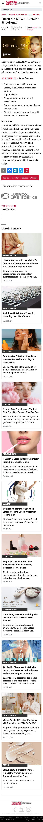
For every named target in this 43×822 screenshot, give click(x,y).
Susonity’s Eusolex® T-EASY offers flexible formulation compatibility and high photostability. (20, 369)
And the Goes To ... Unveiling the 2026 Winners (19, 315)
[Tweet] (21, 170)
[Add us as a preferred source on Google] (26, 170)
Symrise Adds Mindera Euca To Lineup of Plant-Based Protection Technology (19, 511)
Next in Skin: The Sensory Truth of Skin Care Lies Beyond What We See (21, 410)
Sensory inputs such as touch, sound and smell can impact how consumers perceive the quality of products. (21, 419)
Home (3, 14)
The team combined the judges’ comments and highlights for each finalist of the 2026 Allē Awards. (20, 681)
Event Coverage (9, 308)
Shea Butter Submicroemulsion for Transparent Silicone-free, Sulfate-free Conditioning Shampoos (20, 263)
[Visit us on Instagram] (28, 809)
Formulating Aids (10, 454)
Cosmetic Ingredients (19, 14)
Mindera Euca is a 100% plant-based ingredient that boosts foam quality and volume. (20, 522)
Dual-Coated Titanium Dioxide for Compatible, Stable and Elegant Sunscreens (20, 359)
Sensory (36, 14)
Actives (6, 765)
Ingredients (8, 557)
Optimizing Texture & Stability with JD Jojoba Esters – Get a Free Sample (20, 617)
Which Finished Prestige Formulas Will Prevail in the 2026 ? (20, 721)
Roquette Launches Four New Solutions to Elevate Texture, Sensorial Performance (17, 564)
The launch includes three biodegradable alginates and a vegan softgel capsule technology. (20, 575)
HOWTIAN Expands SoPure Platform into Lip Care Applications (21, 460)
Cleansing (7, 504)
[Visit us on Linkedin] (21, 809)
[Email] (3, 170)
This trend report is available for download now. (18, 782)
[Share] (9, 170)
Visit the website (8, 206)
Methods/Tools (9, 256)
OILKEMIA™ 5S (8, 78)
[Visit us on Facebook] (14, 809)
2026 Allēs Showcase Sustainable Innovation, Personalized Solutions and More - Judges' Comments (20, 670)
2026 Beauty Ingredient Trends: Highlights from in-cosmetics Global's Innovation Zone (18, 773)
